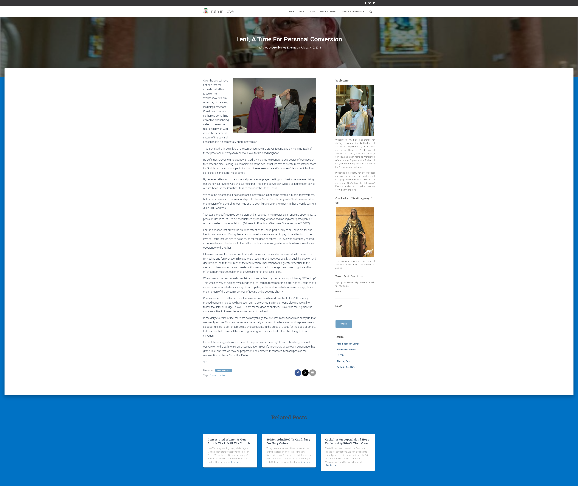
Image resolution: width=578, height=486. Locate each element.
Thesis (312, 12)
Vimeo (374, 3)
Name (338, 291)
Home (291, 12)
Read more (235, 462)
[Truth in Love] (218, 11)
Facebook (365, 3)
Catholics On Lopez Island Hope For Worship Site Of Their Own (347, 441)
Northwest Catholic (346, 349)
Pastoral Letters (328, 12)
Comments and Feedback (352, 12)
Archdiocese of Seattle (348, 344)
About (302, 12)
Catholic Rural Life (346, 367)
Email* (338, 306)
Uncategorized (223, 370)
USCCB (340, 355)
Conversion (215, 375)
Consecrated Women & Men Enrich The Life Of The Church (229, 441)
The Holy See (343, 361)
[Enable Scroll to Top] (572, 480)
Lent (224, 375)
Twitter (369, 3)
